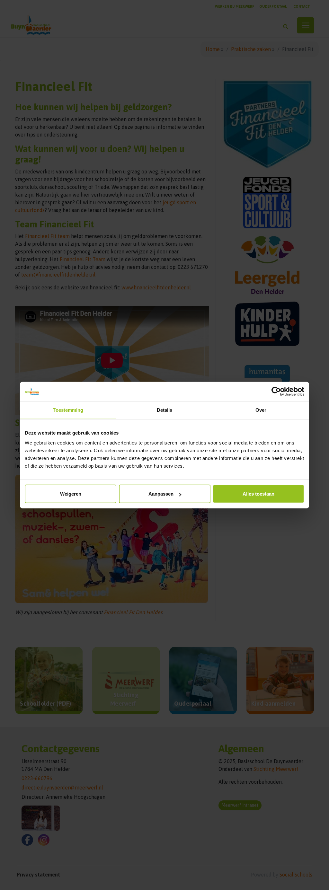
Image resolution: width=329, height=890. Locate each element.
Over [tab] (260, 409)
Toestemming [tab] (68, 409)
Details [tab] (165, 409)
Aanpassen (160, 494)
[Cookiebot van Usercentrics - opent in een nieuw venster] (276, 391)
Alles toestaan (258, 494)
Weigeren (70, 494)
